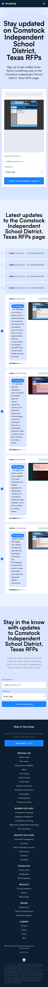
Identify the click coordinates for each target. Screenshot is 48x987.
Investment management (24, 839)
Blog (24, 938)
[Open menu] (44, 3)
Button (24, 893)
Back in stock (24, 757)
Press (24, 934)
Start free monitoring (24, 704)
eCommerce (24, 851)
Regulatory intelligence (24, 816)
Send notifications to (12, 156)
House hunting (24, 777)
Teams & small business (24, 911)
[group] (24, 115)
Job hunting (24, 773)
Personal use (24, 907)
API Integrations (24, 878)
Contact (24, 926)
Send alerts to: (7, 679)
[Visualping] (9, 3)
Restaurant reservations (24, 790)
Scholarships (24, 794)
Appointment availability (24, 765)
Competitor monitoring (24, 812)
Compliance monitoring (24, 821)
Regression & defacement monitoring (24, 825)
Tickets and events (24, 802)
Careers (24, 930)
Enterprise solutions (24, 915)
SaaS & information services (24, 847)
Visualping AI (24, 874)
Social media (24, 782)
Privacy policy (24, 948)
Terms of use (24, 952)
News (24, 769)
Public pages (24, 897)
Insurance (24, 855)
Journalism (24, 859)
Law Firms (24, 843)
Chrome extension (24, 888)
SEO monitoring (24, 829)
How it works (24, 870)
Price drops (24, 761)
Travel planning (24, 798)
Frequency (8, 167)
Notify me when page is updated (24, 181)
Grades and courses (24, 786)
